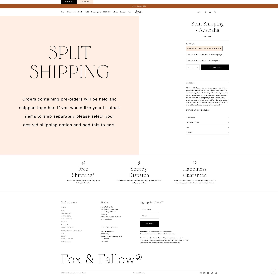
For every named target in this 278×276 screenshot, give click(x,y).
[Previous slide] (61, 6)
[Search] (205, 12)
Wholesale (65, 224)
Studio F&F (85, 2)
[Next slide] (214, 6)
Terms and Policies (139, 273)
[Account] (210, 12)
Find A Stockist (66, 213)
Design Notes (190, 117)
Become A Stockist (67, 227)
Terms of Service (67, 239)
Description (190, 83)
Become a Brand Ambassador (71, 230)
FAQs (187, 127)
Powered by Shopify (80, 273)
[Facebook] (200, 273)
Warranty (189, 132)
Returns (64, 222)
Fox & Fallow (69, 2)
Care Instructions (192, 122)
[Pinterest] (216, 273)
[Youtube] (208, 273)
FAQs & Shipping (66, 219)
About (63, 210)
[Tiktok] (212, 273)
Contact (64, 236)
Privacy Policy (66, 242)
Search (63, 207)
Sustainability (66, 216)
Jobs (62, 233)
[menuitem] (129, 12)
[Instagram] (204, 273)
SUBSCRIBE (149, 224)
